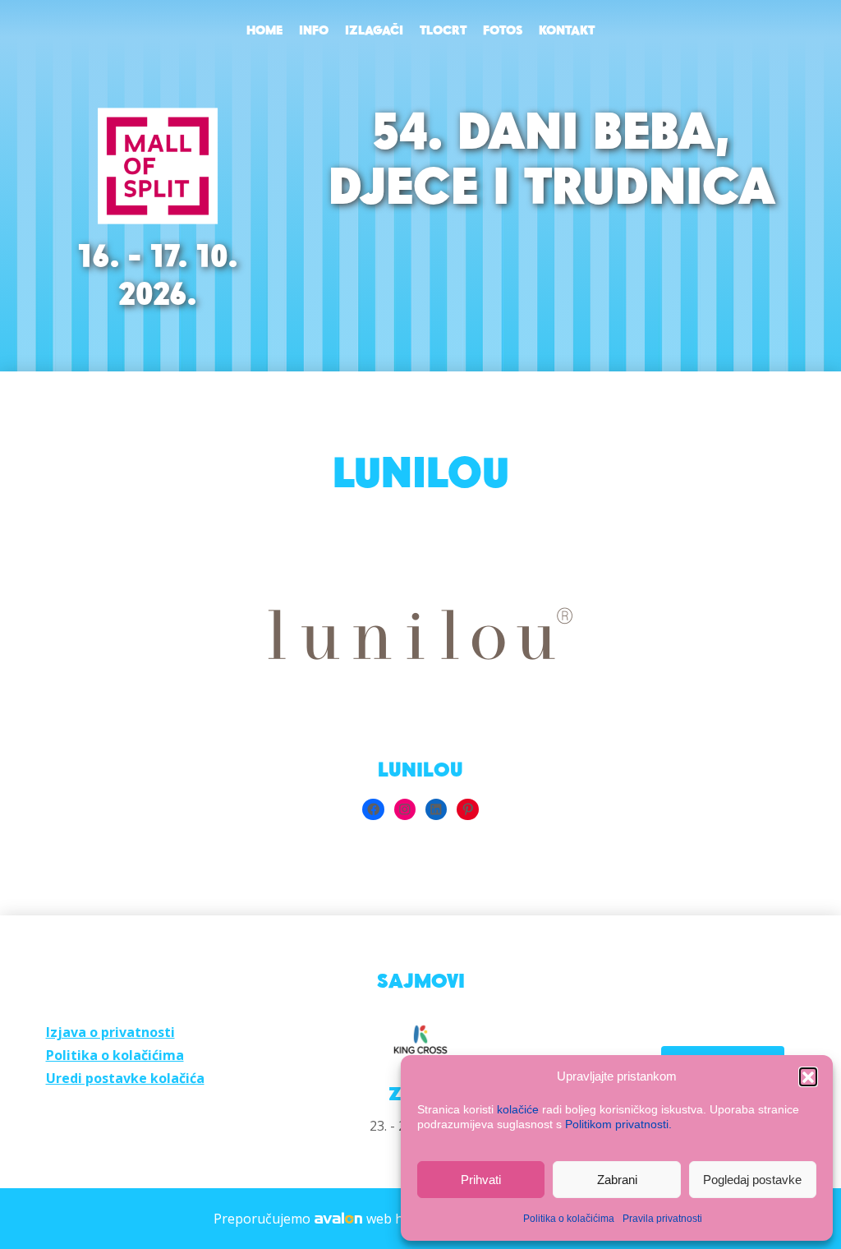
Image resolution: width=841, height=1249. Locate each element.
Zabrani (617, 1180)
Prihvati (481, 1180)
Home (264, 31)
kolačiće (518, 1109)
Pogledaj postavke (752, 1180)
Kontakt (567, 31)
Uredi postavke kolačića (125, 1078)
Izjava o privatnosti (110, 1032)
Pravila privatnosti (662, 1218)
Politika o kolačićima (568, 1218)
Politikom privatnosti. (618, 1124)
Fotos (502, 31)
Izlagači (374, 31)
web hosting (404, 1219)
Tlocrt (443, 31)
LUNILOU (420, 771)
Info (314, 31)
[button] (808, 1076)
